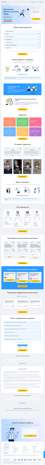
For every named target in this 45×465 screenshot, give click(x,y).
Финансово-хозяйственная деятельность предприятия (13, 358)
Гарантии (24, 448)
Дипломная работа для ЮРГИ (35, 413)
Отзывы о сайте (35, 450)
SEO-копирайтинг (15, 451)
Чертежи (26, 400)
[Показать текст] (10, 125)
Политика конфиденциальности (37, 452)
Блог (23, 451)
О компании (34, 446)
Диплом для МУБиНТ (8, 413)
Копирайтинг (15, 452)
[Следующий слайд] (40, 74)
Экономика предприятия (35, 358)
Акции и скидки (25, 450)
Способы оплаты (25, 447)
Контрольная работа (14, 400)
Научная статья (7, 400)
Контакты (34, 449)
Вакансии (34, 448)
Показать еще (22, 363)
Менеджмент (7, 360)
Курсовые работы (15, 448)
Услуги (14, 446)
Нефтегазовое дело (37, 360)
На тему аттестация (29, 360)
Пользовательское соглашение (37, 451)
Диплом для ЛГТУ (26, 413)
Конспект (31, 400)
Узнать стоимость (30, 435)
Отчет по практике (37, 400)
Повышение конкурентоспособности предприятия (18, 360)
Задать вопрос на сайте (22, 345)
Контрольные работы (16, 449)
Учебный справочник (26, 452)
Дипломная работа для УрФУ (18, 413)
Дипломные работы (16, 447)
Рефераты (14, 450)
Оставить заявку (22, 109)
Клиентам (24, 446)
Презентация (21, 400)
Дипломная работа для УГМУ (23, 415)
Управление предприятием (26, 358)
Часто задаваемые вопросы (27, 449)
